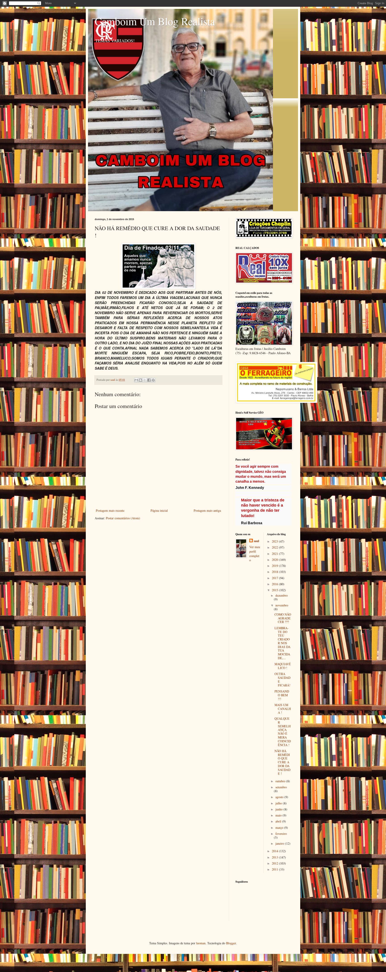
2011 (275, 869)
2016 (275, 584)
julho (279, 803)
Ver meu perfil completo (254, 553)
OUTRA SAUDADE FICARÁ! (282, 679)
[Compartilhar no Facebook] (149, 380)
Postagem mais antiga (207, 510)
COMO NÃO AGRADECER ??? (283, 618)
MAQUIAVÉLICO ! (283, 666)
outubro (280, 781)
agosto (279, 797)
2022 (275, 547)
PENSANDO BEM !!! (282, 695)
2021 (275, 553)
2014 (275, 851)
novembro (281, 605)
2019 (275, 566)
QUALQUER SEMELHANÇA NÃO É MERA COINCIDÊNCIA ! (283, 731)
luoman (201, 943)
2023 (275, 541)
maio (279, 815)
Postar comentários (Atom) (123, 518)
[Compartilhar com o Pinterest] (153, 380)
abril (278, 821)
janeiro (280, 843)
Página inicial (159, 510)
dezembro (281, 595)
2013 (275, 857)
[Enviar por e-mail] (136, 380)
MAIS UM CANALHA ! (283, 709)
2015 (275, 590)
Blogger (231, 943)
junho (279, 809)
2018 (275, 572)
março (279, 827)
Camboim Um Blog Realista (155, 21)
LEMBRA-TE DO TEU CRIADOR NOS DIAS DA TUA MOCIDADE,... (282, 643)
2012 (275, 863)
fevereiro (281, 833)
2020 (275, 560)
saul (256, 541)
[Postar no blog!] (140, 380)
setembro (281, 787)
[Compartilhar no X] (145, 380)
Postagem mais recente (110, 510)
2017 (275, 578)
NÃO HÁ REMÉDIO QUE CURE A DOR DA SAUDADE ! (282, 762)
